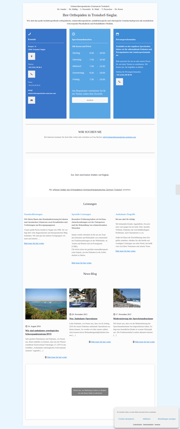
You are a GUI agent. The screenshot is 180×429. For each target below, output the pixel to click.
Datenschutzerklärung (148, 424)
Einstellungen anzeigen (167, 419)
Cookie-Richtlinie (137, 424)
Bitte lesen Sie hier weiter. (82, 263)
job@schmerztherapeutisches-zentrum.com (119, 137)
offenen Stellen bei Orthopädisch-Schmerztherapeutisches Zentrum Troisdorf (87, 189)
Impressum (157, 424)
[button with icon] (31, 56)
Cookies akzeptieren (126, 419)
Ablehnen (146, 419)
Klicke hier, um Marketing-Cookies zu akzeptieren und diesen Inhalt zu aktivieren (90, 391)
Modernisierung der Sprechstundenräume (133, 318)
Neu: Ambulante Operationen (83, 318)
